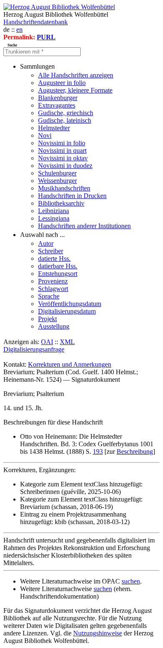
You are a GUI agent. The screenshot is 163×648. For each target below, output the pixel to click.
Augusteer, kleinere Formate (75, 90)
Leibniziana (53, 210)
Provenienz (53, 281)
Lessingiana (53, 218)
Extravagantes (56, 105)
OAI (47, 341)
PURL (46, 37)
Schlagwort (53, 288)
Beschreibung (135, 451)
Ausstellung (53, 326)
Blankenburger (57, 97)
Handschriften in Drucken (72, 195)
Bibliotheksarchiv (61, 203)
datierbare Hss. (57, 266)
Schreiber (50, 251)
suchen (131, 581)
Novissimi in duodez (65, 165)
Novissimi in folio (61, 143)
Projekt (47, 318)
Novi (44, 135)
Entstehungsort (57, 273)
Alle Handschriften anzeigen (75, 75)
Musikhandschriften (64, 188)
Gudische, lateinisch (64, 120)
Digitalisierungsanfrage (33, 349)
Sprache (48, 296)
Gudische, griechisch (65, 112)
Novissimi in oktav (63, 158)
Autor (45, 243)
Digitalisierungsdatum (67, 311)
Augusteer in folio (62, 82)
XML (67, 341)
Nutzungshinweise (97, 633)
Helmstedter (54, 127)
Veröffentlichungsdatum (69, 303)
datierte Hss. (54, 258)
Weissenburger (57, 180)
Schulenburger (57, 173)
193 (98, 451)
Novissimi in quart (62, 150)
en (19, 29)
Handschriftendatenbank (35, 22)
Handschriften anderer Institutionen (84, 225)
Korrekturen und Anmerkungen (69, 364)
